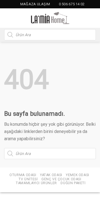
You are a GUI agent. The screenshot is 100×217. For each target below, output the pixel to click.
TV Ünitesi (28, 179)
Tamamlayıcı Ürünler (36, 183)
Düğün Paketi (73, 183)
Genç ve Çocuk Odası (61, 179)
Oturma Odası (22, 175)
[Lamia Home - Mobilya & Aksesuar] (50, 18)
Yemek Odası (77, 175)
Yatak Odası (51, 175)
